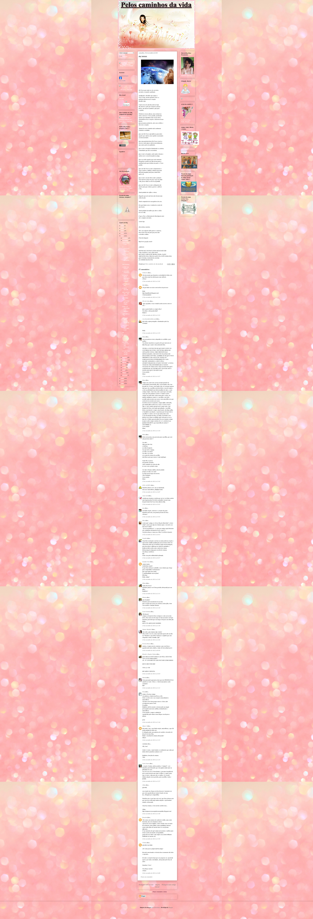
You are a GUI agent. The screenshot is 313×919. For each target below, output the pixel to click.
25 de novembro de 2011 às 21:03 (151, 579)
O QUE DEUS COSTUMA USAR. (125, 337)
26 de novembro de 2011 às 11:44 (151, 722)
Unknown (145, 273)
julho (124, 365)
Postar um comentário (146, 877)
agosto (124, 362)
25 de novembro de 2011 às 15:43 (151, 481)
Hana (143, 337)
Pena (143, 692)
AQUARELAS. (126, 314)
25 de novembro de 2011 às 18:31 (151, 504)
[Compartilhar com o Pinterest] (174, 264)
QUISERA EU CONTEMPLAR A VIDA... (125, 301)
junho (124, 367)
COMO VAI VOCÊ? (125, 267)
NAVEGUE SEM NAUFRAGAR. (125, 327)
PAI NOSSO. (126, 264)
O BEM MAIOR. (125, 289)
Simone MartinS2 (147, 629)
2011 (122, 236)
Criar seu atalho (122, 80)
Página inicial (157, 885)
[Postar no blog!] (169, 264)
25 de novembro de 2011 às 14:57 (151, 376)
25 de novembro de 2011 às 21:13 (151, 593)
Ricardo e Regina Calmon (149, 654)
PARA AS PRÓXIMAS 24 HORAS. (126, 309)
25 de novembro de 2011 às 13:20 (151, 297)
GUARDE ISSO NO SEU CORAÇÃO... (125, 345)
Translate (124, 56)
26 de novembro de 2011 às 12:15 (151, 740)
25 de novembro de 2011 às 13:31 (151, 315)
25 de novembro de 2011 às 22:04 (151, 640)
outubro (125, 357)
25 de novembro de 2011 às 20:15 (151, 534)
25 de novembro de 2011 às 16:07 (151, 492)
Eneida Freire (146, 562)
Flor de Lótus (146, 301)
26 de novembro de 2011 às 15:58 (151, 839)
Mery (143, 520)
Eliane (144, 583)
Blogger (171, 907)
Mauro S (144, 726)
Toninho (144, 538)
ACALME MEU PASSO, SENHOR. (125, 320)
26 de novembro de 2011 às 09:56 (151, 650)
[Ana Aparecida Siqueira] (120, 79)
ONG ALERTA (146, 485)
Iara (143, 508)
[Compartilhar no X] (171, 264)
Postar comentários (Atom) (160, 892)
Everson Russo (146, 644)
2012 (122, 233)
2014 (122, 228)
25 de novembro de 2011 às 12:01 (151, 281)
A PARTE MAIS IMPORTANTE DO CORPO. (126, 278)
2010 (122, 378)
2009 (122, 381)
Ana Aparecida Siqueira (123, 75)
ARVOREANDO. (126, 284)
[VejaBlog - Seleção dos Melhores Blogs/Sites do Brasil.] (126, 64)
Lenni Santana (146, 611)
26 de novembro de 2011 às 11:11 (151, 688)
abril (124, 370)
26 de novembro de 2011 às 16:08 (151, 873)
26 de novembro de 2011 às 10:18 (151, 674)
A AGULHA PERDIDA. (126, 272)
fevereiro (125, 375)
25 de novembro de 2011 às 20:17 (151, 558)
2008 (122, 383)
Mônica (144, 597)
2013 (122, 231)
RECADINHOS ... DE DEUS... (125, 293)
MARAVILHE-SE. (125, 243)
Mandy (144, 677)
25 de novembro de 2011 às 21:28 (151, 608)
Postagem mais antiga (169, 884)
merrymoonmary (155, 907)
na (123, 332)
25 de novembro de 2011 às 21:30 (151, 626)
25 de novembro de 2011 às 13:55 (151, 333)
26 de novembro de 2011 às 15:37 (151, 781)
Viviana (144, 842)
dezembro (125, 238)
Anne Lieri (145, 496)
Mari (143, 285)
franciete (144, 817)
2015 (122, 226)
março (124, 373)
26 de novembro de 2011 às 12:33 (151, 760)
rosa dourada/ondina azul (149, 319)
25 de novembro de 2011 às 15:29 (151, 431)
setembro (125, 360)
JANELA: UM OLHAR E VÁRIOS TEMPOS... (126, 258)
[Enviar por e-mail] (168, 264)
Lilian (144, 785)
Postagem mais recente (146, 884)
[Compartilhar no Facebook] (172, 264)
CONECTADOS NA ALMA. (126, 352)
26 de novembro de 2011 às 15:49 (151, 814)
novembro (125, 240)
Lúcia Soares (145, 763)
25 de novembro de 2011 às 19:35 (151, 517)
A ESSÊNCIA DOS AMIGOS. (125, 249)
